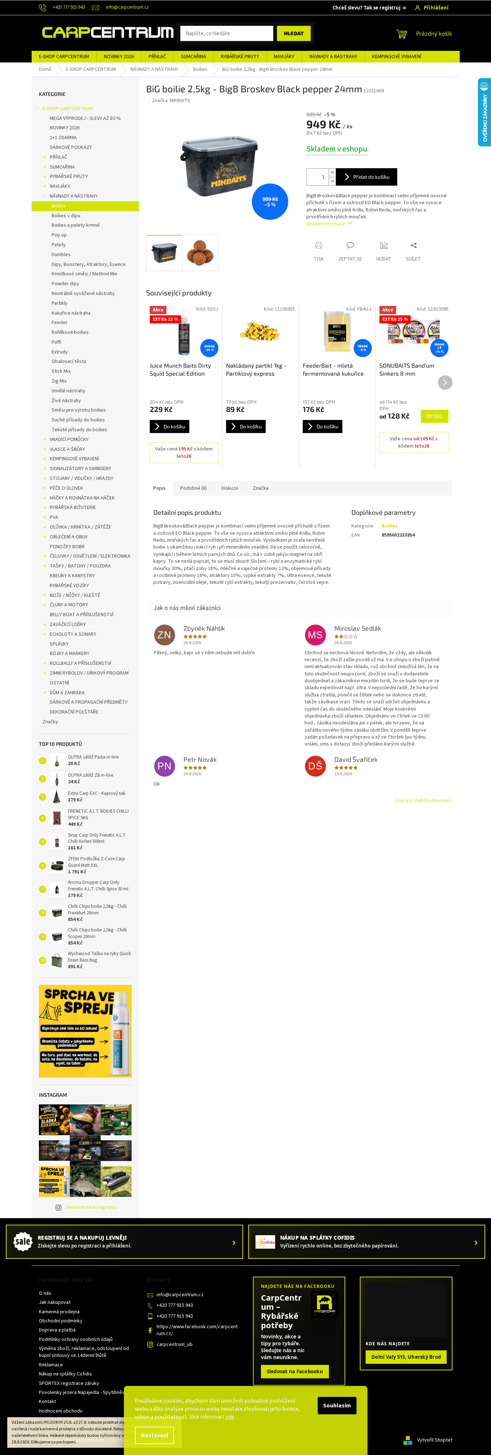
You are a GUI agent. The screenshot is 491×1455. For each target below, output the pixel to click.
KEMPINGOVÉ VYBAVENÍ (74, 458)
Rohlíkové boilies (70, 332)
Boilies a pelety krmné (76, 225)
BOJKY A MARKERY (69, 653)
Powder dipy (65, 283)
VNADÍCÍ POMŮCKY (69, 439)
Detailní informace (326, 223)
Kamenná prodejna (59, 1311)
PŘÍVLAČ (58, 157)
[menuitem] (64, 56)
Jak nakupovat (55, 1302)
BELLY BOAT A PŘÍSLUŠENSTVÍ (81, 614)
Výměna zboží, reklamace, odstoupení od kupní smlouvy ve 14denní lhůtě (84, 1352)
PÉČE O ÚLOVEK (66, 488)
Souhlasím (337, 1406)
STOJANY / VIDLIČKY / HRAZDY (81, 478)
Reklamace (51, 1365)
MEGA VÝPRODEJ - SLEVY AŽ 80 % (85, 118)
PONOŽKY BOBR (67, 546)
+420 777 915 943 (175, 1305)
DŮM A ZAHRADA (67, 692)
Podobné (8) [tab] (193, 488)
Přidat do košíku (371, 177)
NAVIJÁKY (60, 186)
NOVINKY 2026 (65, 128)
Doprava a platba (57, 1330)
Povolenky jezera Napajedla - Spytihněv (82, 1392)
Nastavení (154, 1435)
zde (229, 1417)
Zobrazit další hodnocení (422, 800)
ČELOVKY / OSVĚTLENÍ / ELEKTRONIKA (90, 556)
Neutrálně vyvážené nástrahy (83, 293)
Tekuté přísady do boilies (79, 429)
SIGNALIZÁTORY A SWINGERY (80, 468)
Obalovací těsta (69, 361)
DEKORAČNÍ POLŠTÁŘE (74, 712)
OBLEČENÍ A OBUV (69, 537)
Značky (50, 722)
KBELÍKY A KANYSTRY (72, 575)
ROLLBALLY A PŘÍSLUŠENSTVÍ (80, 663)
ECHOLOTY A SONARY (73, 634)
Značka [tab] (261, 488)
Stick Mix (61, 371)
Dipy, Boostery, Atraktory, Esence (89, 264)
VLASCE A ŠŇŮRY (67, 449)
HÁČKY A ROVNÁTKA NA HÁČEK (82, 498)
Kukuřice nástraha (71, 313)
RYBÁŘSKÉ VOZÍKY (69, 585)
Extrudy (60, 352)
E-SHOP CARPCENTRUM (68, 108)
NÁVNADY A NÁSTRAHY (74, 196)
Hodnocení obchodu (60, 1411)
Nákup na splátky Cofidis (65, 1374)
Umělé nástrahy (68, 391)
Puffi (56, 342)
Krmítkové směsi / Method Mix (84, 274)
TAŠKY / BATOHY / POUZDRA (80, 566)
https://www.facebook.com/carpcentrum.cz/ (197, 1330)
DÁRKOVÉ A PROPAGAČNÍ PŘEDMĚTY (89, 702)
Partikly (60, 303)
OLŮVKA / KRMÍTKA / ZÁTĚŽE (80, 527)
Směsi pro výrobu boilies (79, 410)
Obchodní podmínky (60, 1321)
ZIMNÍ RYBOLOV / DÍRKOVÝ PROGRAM (89, 673)
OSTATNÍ (59, 683)
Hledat (294, 33)
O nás (45, 1293)
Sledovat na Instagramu (90, 1207)
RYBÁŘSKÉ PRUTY (69, 176)
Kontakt (47, 1401)
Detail (435, 416)
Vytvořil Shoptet (434, 1440)
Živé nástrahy (66, 400)
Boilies (59, 206)
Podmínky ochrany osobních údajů (76, 1339)
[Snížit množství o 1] (332, 181)
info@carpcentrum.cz (180, 1294)
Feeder (60, 322)
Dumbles (61, 254)
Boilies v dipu (66, 215)
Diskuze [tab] (229, 488)
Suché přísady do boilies (78, 420)
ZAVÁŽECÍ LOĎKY (68, 624)
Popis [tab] (159, 488)
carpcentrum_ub (175, 1344)
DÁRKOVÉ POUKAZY (71, 147)
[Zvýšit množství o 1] (332, 173)
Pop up (59, 235)
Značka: (171, 100)
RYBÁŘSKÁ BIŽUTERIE (73, 507)
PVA (54, 517)
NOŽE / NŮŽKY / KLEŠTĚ (75, 595)
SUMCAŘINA (62, 167)
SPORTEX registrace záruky (69, 1383)
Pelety (59, 244)
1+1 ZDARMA (63, 137)
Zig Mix (59, 381)
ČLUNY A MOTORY (69, 605)
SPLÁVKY (59, 644)
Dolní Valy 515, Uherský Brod (406, 1357)
